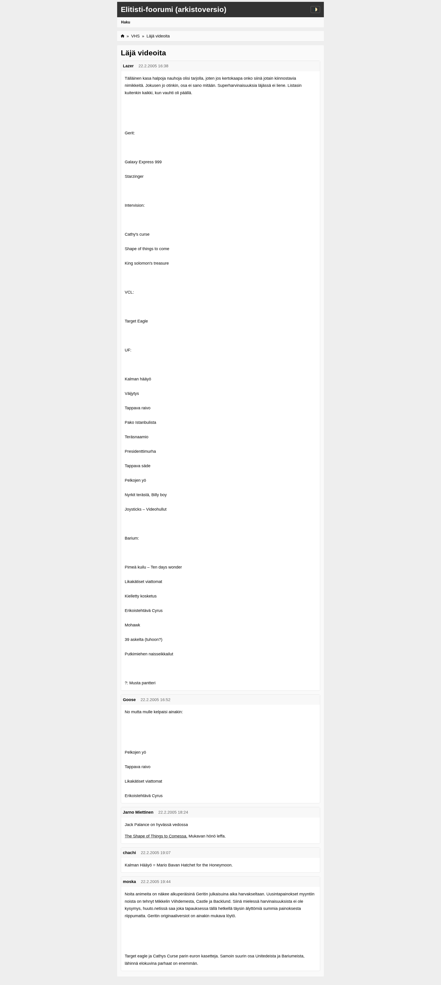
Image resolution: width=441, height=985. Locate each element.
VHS (135, 36)
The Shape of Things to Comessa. (156, 836)
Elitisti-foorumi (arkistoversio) (173, 9)
